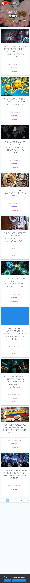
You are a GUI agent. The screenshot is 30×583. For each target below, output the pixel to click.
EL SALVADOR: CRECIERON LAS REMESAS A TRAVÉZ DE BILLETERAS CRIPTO (15, 101)
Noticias (15, 68)
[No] (28, 578)
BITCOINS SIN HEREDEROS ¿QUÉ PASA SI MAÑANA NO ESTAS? (15, 193)
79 (22, 500)
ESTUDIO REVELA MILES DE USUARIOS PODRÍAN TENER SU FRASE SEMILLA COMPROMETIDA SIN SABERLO (15, 51)
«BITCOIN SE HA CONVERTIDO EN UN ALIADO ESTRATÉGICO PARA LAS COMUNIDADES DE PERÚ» (15, 333)
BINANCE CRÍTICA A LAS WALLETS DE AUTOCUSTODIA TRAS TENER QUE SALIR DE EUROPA (15, 147)
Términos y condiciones (19, 580)
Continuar (7, 580)
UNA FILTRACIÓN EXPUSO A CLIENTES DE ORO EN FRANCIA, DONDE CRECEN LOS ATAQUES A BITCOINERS (15, 381)
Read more (15, 71)
